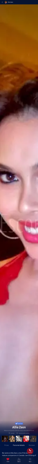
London (12, 433)
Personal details (19, 445)
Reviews (32, 445)
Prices (6, 445)
